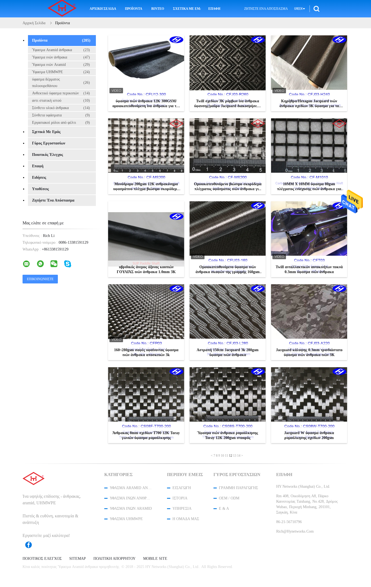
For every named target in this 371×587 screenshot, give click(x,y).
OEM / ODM (229, 498)
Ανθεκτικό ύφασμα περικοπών (61, 93)
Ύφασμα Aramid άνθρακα (61, 50)
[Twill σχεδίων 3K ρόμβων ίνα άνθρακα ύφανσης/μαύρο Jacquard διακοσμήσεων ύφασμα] (228, 73)
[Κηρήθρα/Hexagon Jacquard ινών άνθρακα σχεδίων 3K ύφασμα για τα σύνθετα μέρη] (309, 73)
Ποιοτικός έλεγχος (47, 155)
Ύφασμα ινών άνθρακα (61, 57)
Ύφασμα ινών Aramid (61, 65)
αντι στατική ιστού (61, 100)
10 (222, 456)
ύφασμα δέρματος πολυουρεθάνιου (61, 82)
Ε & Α (224, 508)
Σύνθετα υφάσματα (61, 115)
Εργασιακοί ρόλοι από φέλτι (61, 123)
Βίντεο (157, 9)
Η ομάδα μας (185, 519)
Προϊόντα (133, 9)
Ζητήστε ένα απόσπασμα (266, 9)
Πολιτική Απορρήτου (114, 559)
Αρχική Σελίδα (103, 9)
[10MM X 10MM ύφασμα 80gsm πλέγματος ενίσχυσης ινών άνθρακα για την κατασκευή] (309, 156)
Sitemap (77, 559)
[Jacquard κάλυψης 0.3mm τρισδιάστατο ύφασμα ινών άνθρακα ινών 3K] (309, 322)
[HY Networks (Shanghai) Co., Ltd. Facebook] (31, 545)
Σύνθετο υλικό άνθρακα (61, 108)
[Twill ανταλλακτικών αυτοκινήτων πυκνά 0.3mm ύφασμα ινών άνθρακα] (309, 239)
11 (226, 456)
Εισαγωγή (181, 488)
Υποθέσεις (40, 189)
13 (234, 456)
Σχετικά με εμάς (187, 9)
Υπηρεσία (181, 508)
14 (238, 456)
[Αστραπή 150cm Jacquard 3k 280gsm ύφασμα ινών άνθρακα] (228, 322)
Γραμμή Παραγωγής (238, 488)
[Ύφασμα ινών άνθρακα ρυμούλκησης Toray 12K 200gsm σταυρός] (228, 405)
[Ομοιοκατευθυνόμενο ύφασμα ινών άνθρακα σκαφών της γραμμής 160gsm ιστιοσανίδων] (228, 239)
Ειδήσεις (39, 177)
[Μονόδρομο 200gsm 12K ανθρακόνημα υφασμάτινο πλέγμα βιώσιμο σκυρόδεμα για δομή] (146, 156)
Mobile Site (155, 559)
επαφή (214, 9)
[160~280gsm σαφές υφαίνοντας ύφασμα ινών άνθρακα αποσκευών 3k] (146, 322)
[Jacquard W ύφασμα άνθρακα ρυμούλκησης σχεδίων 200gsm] (309, 405)
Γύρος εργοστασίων (48, 143)
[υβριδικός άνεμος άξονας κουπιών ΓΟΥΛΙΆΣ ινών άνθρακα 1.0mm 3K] (146, 239)
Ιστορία (179, 498)
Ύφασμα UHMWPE (61, 72)
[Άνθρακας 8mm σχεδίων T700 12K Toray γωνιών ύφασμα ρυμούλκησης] (146, 405)
